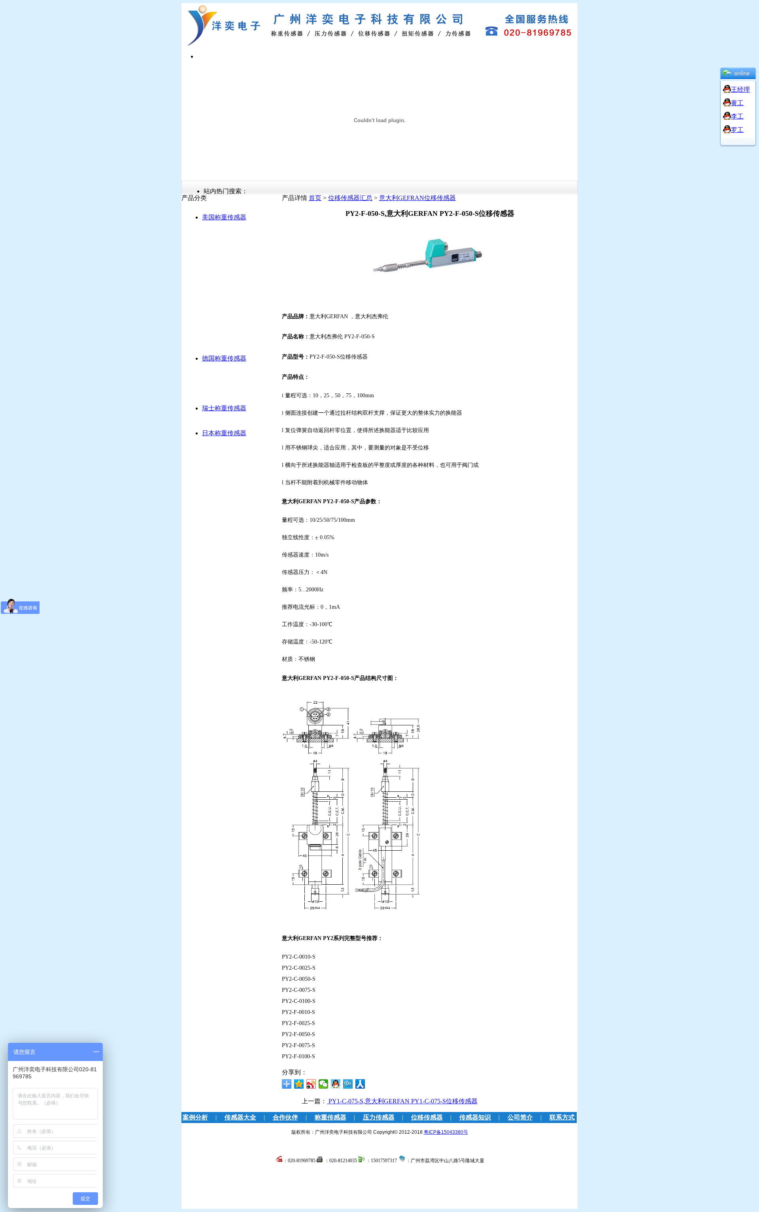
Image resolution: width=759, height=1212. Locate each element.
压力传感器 (379, 1117)
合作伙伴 (285, 1117)
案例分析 (195, 1117)
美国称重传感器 (224, 217)
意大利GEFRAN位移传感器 (417, 197)
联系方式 (562, 1117)
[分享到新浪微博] (311, 1084)
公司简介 (520, 1117)
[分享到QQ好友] (336, 1084)
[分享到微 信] (324, 1084)
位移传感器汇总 (350, 197)
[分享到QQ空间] (299, 1084)
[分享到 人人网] (360, 1084)
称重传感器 (330, 1117)
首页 (315, 197)
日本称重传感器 (224, 433)
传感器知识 (475, 1117)
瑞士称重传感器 (224, 408)
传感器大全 (240, 1117)
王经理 (740, 89)
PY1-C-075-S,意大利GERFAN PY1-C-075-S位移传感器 (402, 1101)
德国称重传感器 (224, 358)
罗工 (737, 129)
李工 (737, 116)
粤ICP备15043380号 (446, 1132)
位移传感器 (427, 1117)
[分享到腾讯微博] (348, 1084)
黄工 (737, 103)
